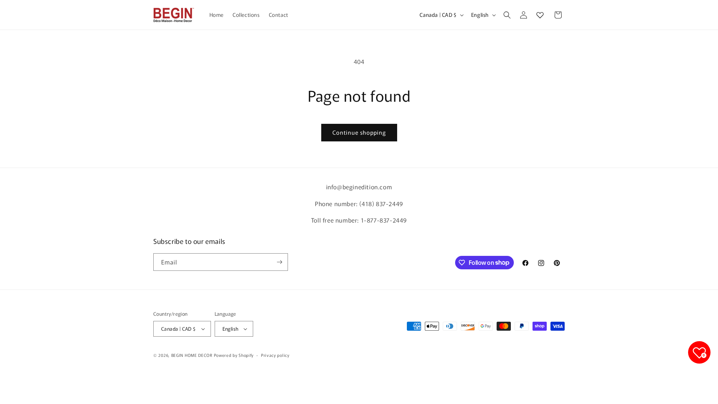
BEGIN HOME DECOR (191, 355)
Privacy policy (275, 355)
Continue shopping (359, 132)
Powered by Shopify (234, 355)
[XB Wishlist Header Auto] (540, 15)
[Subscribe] (279, 262)
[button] (507, 15)
